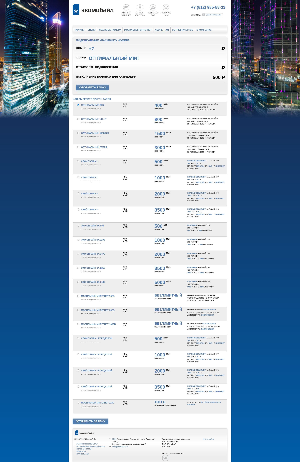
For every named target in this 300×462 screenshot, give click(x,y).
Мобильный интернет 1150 (97, 402)
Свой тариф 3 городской (96, 370)
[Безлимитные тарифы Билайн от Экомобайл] (94, 9)
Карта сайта (208, 439)
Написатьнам (166, 14)
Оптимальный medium (95, 133)
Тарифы (79, 30)
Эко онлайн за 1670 (93, 254)
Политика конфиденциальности (90, 446)
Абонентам (162, 30)
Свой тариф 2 (89, 177)
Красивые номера (110, 30)
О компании (204, 30)
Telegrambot (153, 14)
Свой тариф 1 (89, 161)
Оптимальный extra (94, 147)
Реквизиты (81, 451)
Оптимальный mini (93, 105)
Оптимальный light (94, 119)
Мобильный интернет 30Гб (98, 310)
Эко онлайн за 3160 (93, 282)
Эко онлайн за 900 (92, 225)
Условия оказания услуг (87, 444)
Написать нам (82, 454)
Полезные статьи (84, 449)
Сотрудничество (182, 30)
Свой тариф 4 (89, 209)
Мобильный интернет (138, 30)
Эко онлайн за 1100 (93, 240)
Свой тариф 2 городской (96, 354)
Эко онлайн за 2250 (93, 268)
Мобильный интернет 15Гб (98, 296)
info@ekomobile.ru (120, 447)
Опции (91, 30)
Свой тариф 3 (89, 193)
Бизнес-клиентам (140, 14)
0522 (114, 439)
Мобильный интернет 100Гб (98, 324)
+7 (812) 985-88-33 (208, 7)
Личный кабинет (126, 14)
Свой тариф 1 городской (96, 338)
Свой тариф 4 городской (96, 386)
